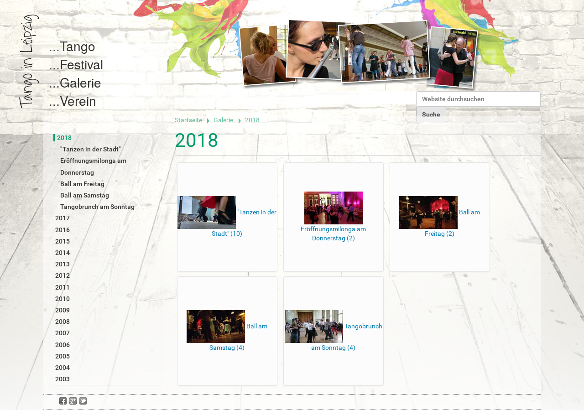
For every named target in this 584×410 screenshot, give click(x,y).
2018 (64, 137)
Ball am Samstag (84, 195)
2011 (62, 287)
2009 (62, 310)
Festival (81, 64)
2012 (62, 275)
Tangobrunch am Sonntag (97, 206)
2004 (62, 367)
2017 (62, 218)
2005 (62, 356)
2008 (62, 321)
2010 (62, 298)
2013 (62, 264)
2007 (62, 333)
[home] (29, 61)
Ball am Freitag (82, 183)
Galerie (80, 82)
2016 (62, 230)
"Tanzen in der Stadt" (90, 149)
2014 (62, 252)
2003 (62, 379)
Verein (78, 100)
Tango (77, 45)
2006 (62, 344)
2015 (62, 241)
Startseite (188, 120)
